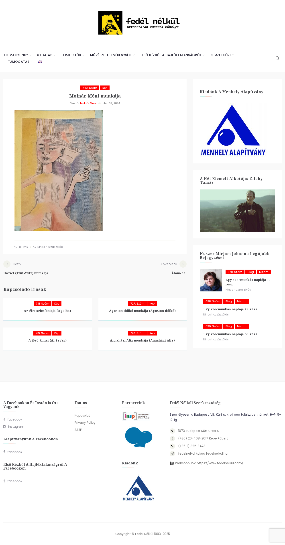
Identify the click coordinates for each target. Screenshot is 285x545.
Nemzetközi (220, 55)
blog (251, 272)
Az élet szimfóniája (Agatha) (47, 311)
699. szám (213, 326)
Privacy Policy (85, 422)
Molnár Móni (88, 103)
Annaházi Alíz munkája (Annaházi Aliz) (142, 340)
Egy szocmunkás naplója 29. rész (230, 309)
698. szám (213, 301)
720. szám (137, 333)
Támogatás (18, 61)
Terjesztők (71, 55)
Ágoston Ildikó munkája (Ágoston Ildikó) (142, 311)
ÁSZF (78, 429)
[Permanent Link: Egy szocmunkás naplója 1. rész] (211, 280)
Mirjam (264, 272)
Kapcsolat (82, 415)
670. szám (235, 272)
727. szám (137, 303)
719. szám (42, 333)
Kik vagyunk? (16, 55)
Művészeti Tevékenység (111, 55)
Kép (104, 88)
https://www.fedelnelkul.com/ (220, 463)
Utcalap (44, 55)
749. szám (90, 88)
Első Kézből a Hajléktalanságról (171, 55)
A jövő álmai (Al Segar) (47, 340)
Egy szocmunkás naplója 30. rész (230, 334)
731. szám (42, 303)
